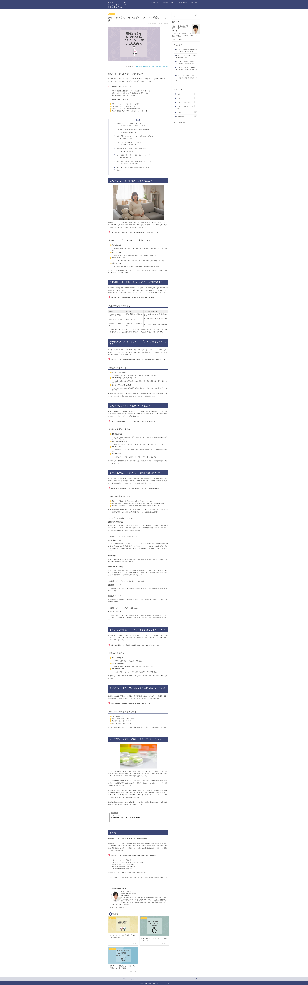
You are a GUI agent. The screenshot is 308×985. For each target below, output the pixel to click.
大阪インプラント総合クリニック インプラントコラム (116, 4)
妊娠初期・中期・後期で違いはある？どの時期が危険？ (133, 129)
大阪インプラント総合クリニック (151, 66)
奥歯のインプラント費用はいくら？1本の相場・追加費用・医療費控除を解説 (186, 78)
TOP (142, 2)
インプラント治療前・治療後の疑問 (186, 107)
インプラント (111, 14)
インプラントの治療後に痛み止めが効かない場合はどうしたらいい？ (186, 50)
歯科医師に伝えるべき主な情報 (129, 163)
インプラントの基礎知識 (186, 102)
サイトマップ (195, 2)
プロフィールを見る (178, 39)
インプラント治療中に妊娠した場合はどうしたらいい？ (133, 167)
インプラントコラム (153, 2)
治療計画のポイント (126, 138)
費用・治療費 (186, 116)
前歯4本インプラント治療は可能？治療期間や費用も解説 (186, 56)
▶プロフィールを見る (117, 907)
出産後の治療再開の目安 (128, 151)
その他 (186, 94)
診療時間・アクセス (169, 2)
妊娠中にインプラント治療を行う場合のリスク (134, 125)
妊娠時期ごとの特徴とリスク (129, 132)
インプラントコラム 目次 (178, 122)
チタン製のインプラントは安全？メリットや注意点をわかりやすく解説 (186, 62)
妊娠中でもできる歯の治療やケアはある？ (129, 142)
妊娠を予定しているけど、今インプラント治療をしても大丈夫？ (135, 136)
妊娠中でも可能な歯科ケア (128, 144)
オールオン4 (186, 112)
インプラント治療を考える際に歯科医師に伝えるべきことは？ (135, 161)
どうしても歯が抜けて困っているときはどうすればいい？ (133, 155)
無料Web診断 (183, 2)
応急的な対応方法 (126, 157)
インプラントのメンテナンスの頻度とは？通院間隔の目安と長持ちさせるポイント (186, 70)
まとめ (119, 170)
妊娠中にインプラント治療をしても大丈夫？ (130, 123)
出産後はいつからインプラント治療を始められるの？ (132, 148)
